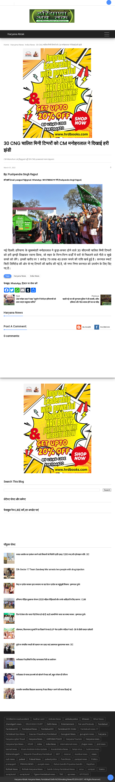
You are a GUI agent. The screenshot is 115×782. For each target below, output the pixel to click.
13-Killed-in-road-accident (17, 719)
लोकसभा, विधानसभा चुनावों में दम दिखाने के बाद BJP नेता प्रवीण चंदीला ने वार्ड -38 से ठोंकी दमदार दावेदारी (54, 629)
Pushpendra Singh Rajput (23, 174)
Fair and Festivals (86, 724)
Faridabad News (29, 729)
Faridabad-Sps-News (15, 734)
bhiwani (85, 719)
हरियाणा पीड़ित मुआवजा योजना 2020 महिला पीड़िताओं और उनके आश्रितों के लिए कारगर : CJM (51, 599)
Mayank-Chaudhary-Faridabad (38, 754)
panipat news (81, 759)
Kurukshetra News (59, 749)
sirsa (81, 769)
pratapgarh (11, 764)
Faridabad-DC (47, 729)
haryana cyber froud (15, 739)
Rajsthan (91, 764)
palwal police (51, 759)
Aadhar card (38, 719)
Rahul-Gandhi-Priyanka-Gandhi (68, 764)
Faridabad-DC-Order (67, 729)
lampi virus (77, 749)
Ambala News (55, 719)
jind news (101, 744)
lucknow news (92, 749)
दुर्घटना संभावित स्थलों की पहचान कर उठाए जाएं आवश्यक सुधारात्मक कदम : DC (44, 644)
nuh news (10, 759)
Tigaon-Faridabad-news (44, 774)
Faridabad (103, 724)
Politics (94, 759)
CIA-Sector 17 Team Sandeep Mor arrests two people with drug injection (50, 569)
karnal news (11, 749)
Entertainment (67, 724)
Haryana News (17, 44)
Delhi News (52, 724)
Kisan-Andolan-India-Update (34, 749)
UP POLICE (84, 774)
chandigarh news (14, 724)
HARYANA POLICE (54, 739)
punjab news (44, 764)
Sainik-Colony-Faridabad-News (61, 769)
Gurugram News (68, 734)
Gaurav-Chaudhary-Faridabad (43, 734)
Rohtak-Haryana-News (32, 769)
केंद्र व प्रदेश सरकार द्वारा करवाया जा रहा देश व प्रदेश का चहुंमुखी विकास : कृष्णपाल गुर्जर (48, 584)
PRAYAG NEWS (27, 764)
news (94, 754)
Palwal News (35, 759)
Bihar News (98, 719)
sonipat (91, 769)
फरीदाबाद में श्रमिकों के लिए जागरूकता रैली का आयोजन (36, 659)
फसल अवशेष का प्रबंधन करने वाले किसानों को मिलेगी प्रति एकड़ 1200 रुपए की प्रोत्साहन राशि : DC (52, 554)
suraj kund (11, 774)
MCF (58, 754)
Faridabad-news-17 (89, 729)
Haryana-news (92, 739)
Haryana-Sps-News (15, 744)
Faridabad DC (12, 729)
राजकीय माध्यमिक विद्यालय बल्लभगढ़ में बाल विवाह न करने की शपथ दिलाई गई (43, 689)
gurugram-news (87, 734)
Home (6, 44)
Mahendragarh (13, 754)
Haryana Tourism (74, 739)
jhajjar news (87, 744)
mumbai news (81, 754)
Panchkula (66, 759)
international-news (68, 744)
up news (71, 774)
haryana (102, 734)
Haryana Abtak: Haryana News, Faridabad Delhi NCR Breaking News (43, 779)
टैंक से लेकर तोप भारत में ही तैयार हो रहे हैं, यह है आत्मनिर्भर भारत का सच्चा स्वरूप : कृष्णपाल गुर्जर (51, 614)
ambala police (71, 719)
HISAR (30, 744)
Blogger (87, 327)
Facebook (105, 327)
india (39, 744)
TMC (61, 774)
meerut (67, 754)
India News (30, 44)
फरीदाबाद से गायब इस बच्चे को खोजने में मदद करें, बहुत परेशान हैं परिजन (42, 674)
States (102, 769)
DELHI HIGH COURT (34, 724)
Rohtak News (12, 769)
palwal (22, 759)
